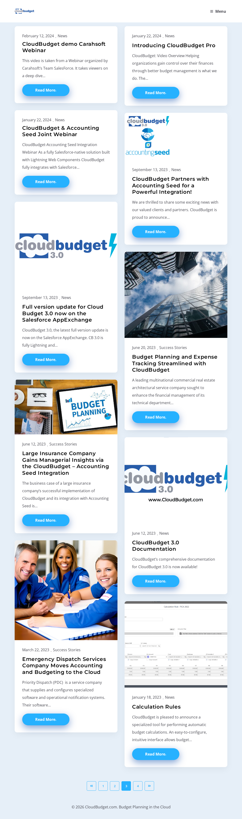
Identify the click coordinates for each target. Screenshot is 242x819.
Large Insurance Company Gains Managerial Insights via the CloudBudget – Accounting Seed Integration (65, 463)
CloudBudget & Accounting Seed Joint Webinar (60, 131)
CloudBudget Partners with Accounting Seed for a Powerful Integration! (170, 185)
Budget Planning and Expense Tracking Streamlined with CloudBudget (175, 363)
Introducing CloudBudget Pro (174, 45)
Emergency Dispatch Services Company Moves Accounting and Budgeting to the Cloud (64, 665)
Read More (45, 90)
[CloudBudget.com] (24, 11)
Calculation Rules (156, 707)
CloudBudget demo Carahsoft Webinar (64, 47)
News (62, 35)
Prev (91, 786)
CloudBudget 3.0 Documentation (155, 545)
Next (149, 786)
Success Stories (173, 347)
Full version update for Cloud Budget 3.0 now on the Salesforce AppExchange (63, 313)
